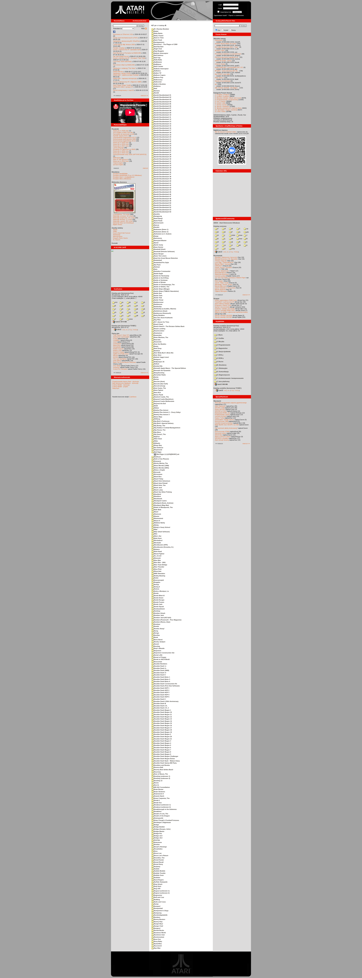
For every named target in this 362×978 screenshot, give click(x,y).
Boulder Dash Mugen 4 (162, 743)
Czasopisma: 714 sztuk (121, 214)
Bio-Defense (158, 447)
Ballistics (157, 71)
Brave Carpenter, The (162, 798)
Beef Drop (157, 348)
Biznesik (157, 472)
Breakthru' (158, 811)
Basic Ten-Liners (160, 256)
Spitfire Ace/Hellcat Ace (121, 354)
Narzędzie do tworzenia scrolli (123, 134)
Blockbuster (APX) (161, 545)
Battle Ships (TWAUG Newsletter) (166, 291)
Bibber (156, 408)
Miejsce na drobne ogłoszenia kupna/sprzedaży (231, 312)
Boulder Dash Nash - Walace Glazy (167, 761)
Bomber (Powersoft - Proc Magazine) (167, 620)
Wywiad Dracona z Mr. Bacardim (226, 259)
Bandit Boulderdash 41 (162, 183)
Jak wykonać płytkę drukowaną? (226, 428)
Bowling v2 (158, 780)
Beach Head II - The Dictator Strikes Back (169, 326)
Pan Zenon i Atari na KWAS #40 (124, 65)
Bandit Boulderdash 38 (162, 176)
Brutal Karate (159, 860)
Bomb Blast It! (159, 595)
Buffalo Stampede (160, 882)
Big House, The (159, 430)
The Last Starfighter (120, 359)
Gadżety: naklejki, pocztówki (225, 309)
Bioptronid (158, 450)
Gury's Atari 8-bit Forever (121, 233)
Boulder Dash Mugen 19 (163, 732)
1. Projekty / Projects (222, 94)
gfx (247, 232)
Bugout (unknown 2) (162, 893)
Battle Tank (158, 295)
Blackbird (157, 494)
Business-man (159, 935)
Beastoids (157, 342)
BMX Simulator (159, 573)
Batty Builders (159, 315)
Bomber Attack (159, 613)
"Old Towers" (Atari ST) (121, 335)
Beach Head (158, 324)
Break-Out (158, 803)
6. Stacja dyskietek (223, 351)
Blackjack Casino (160, 501)
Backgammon (159, 42)
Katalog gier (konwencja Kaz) (123, 293)
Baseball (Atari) (159, 249)
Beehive (157, 351)
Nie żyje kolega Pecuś (120, 56)
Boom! (156, 644)
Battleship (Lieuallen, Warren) (165, 309)
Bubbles (157, 877)
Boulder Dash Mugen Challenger (166, 756)
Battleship (158, 306)
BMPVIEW (116, 158)
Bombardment (159, 609)
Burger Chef (158, 926)
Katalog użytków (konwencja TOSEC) (228, 388)
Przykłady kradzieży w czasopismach (228, 54)
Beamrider (158, 335)
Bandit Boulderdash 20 (162, 137)
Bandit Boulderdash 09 (162, 113)
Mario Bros (117, 345)
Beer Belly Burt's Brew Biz (164, 353)
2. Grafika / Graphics (222, 96)
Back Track (158, 40)
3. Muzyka (220, 341)
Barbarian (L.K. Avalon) (162, 234)
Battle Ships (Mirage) (162, 289)
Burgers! (157, 928)
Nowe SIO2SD (220, 409)
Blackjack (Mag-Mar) (161, 505)
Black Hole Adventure (162, 481)
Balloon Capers (159, 75)
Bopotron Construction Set (164, 653)
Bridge (156, 825)
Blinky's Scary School (162, 527)
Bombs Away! (159, 628)
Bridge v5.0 (158, 838)
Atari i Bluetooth (220, 406)
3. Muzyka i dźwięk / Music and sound (228, 98)
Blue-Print (157, 569)
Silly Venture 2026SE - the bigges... (227, 88)
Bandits (157, 214)
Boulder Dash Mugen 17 (163, 728)
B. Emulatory (221, 365)
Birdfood (157, 457)
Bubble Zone (159, 875)
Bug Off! (157, 888)
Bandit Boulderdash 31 (162, 161)
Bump (156, 904)
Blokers (157, 549)
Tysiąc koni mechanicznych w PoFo (125, 38)
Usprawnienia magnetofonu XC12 (124, 137)
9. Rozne (219, 361)
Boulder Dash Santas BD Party (165, 763)
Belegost (157, 359)
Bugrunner (158, 895)
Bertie (156, 377)
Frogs (115, 338)
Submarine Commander (121, 337)
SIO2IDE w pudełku (221, 438)
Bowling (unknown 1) (162, 776)
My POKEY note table (222, 74)
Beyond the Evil (160, 403)
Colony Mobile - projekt (120, 386)
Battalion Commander (162, 271)
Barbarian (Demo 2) (161, 232)
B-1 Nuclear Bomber (161, 29)
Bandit (156, 93)
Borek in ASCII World (162, 659)
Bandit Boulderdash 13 (162, 121)
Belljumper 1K (159, 362)
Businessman (159, 937)
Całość (118, 329)
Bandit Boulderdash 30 (162, 159)
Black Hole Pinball (160, 483)
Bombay (157, 611)
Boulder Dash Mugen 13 (163, 719)
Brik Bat (157, 840)
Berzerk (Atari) (159, 381)
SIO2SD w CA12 (220, 411)
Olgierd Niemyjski (221, 291)
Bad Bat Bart (158, 46)
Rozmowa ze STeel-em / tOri (123, 34)
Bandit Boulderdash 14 (162, 124)
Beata (156, 346)
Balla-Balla (158, 60)
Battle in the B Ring (161, 278)
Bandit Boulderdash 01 (162, 95)
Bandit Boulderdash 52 (162, 207)
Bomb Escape (159, 600)
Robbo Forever (118, 349)
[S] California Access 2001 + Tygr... (227, 47)
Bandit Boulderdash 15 (162, 126)
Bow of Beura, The (161, 774)
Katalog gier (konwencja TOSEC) (124, 326)
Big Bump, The (159, 425)
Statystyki (115, 388)
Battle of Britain (160, 282)
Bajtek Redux (117, 224)
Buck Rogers (159, 880)
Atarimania (116, 235)
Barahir (156, 227)
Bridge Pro (158, 833)
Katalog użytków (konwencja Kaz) (226, 326)
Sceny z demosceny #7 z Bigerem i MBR (127, 82)
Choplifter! (116, 340)
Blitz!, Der (157, 536)
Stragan (216, 298)
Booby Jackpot (159, 642)
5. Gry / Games (220, 101)
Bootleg (157, 646)
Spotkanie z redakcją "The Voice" (124, 68)
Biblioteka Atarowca (119, 182)
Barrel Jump (158, 245)
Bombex (157, 624)
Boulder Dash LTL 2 (161, 708)
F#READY (218, 266)
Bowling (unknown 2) (162, 778)
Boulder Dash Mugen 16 (163, 725)
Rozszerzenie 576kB (222, 431)
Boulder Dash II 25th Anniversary (166, 701)
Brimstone (158, 842)
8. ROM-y (220, 358)
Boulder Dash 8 (159, 675)
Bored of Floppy (160, 657)
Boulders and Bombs (162, 765)
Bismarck (157, 461)
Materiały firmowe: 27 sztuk (122, 219)
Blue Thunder (159, 567)
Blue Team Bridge (160, 565)
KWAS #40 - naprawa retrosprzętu (125, 78)
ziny (233, 249)
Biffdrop (157, 419)
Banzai (156, 225)
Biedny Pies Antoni (161, 410)
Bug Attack (158, 884)
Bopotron (157, 650)
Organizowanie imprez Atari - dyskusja (125, 381)
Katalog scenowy (220, 226)
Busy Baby (158, 941)
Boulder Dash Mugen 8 (162, 752)
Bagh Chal (158, 49)
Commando (117, 343)
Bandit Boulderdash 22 (162, 141)
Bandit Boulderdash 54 (162, 212)
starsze (145, 168)
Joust (115, 342)
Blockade (157, 543)
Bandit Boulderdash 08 (162, 110)
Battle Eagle (158, 273)
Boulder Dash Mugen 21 (163, 739)
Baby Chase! (158, 35)
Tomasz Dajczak (221, 261)
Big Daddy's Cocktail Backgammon (167, 428)
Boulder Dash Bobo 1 (162, 677)
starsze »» (144, 95)
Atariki (115, 229)
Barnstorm (158, 238)
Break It (157, 800)
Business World (160, 932)
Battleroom (158, 304)
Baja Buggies (159, 51)
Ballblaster (158, 62)
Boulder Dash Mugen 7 (162, 750)
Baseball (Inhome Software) (164, 251)
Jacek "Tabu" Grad (221, 283)
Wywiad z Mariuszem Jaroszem (226, 257)
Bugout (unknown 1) (162, 891)
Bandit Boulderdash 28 (162, 154)
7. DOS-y (219, 355)
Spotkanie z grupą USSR (121, 73)
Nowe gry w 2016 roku (121, 151)
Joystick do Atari (220, 416)
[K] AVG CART (220, 50)
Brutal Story (158, 864)
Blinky (156, 525)
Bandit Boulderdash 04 (162, 102)
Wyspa (115, 355)
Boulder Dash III (160, 703)
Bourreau (157, 772)
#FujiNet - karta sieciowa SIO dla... (227, 71)
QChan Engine (118, 164)
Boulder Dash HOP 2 (161, 690)
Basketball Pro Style (161, 262)
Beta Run (157, 392)
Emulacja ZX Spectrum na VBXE (124, 149)
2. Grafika (220, 338)
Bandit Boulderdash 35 (162, 170)
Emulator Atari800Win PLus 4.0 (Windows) (127, 175)
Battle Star (158, 293)
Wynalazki (217, 401)
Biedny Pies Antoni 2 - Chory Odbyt (167, 412)
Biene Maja (158, 417)
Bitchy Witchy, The (161, 463)
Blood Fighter (159, 554)
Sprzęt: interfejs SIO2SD (223, 317)
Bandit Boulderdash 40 (162, 181)
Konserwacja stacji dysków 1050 (124, 139)
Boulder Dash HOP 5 (161, 697)
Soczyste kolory (220, 433)
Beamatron (158, 333)
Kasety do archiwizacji (222, 81)
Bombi (156, 626)
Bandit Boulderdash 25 (162, 148)
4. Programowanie (223, 345)
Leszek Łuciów (220, 276)
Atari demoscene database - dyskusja (125, 383)
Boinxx (156, 589)
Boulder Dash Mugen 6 (162, 747)
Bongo (156, 633)
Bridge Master (159, 831)
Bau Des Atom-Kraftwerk (163, 317)
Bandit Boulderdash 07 (162, 108)
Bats (155, 269)
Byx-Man (157, 948)
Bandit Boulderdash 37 (162, 174)
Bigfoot (157, 436)
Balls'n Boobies (160, 84)
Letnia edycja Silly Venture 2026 (124, 44)
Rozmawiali (218, 255)
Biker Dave (158, 439)
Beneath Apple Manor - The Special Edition (170, 368)
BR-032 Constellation (162, 787)
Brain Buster (158, 789)
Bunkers (157, 917)
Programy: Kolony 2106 (223, 305)
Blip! (156, 529)
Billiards (157, 443)
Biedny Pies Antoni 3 (162, 414)
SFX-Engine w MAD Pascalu (123, 132)
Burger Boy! (158, 924)
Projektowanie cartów (222, 414)
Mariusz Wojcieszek (222, 271)
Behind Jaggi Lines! (161, 357)
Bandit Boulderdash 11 (162, 117)
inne (131, 319)
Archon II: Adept (118, 352)
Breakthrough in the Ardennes (165, 809)
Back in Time (159, 38)
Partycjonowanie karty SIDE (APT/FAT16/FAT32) (129, 154)
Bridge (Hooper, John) (162, 829)
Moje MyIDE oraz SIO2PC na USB (227, 425)
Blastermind (158, 518)
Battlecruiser (158, 302)
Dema (233, 30)
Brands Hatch (159, 796)
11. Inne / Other (220, 111)
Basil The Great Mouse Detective (124, 362)
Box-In (156, 785)
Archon (115, 357)
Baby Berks (158, 33)
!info (233, 235)
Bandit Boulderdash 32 (162, 163)
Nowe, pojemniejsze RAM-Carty (226, 300)
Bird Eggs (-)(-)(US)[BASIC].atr (167, 454)
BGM (156, 406)
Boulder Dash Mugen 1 (162, 710)
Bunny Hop (158, 921)
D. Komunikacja (222, 371)
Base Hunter (158, 247)
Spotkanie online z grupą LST (123, 87)
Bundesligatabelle (160, 915)
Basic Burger (159, 254)
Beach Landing (159, 328)
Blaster (156, 516)
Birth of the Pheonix (161, 459)
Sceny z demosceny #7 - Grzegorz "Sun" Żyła (129, 58)
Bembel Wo (158, 366)
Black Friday (158, 479)
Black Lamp (158, 490)
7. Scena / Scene (221, 105)
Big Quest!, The (160, 434)
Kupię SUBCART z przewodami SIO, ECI (229, 67)
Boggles (157, 582)
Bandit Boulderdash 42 (162, 185)
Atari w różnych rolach (222, 436)
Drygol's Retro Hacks (120, 238)
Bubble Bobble (159, 871)
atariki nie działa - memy (223, 60)
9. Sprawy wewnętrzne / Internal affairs (228, 108)
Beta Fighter (158, 390)
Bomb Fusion (159, 602)
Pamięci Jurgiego (119, 48)
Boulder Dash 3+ (160, 673)
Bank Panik (158, 221)
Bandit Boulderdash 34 (162, 168)
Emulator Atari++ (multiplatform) (123, 177)
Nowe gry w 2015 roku (121, 153)
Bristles (157, 844)
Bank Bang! (158, 218)
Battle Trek (158, 298)
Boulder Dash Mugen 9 (162, 754)
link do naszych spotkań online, (225, 132)
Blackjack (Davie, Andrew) (163, 503)
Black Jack (158, 487)
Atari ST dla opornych (120, 159)
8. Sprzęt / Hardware (222, 106)
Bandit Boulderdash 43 (162, 187)
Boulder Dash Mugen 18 (163, 730)
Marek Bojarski (220, 289)
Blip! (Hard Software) (162, 532)
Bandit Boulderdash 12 (162, 119)
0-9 (116, 302)
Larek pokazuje (118, 147)
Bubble (156, 869)
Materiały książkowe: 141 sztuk (124, 218)
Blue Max (157, 560)
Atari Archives (117, 236)
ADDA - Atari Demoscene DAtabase (227, 223)
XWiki (115, 231)
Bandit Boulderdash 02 (162, 97)
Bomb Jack (158, 604)
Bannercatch (158, 223)
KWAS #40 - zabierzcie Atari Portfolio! (126, 75)
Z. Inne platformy (223, 381)
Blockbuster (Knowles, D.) (164, 547)
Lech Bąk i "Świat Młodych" (224, 262)
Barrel (156, 243)
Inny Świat (116, 366)
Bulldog (157, 899)
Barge (156, 236)
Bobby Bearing (159, 576)
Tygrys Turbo (219, 418)
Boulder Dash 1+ (160, 666)
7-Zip (130, 329)
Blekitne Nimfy (159, 523)
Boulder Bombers (160, 664)
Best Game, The (160, 388)
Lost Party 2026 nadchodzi (122, 61)
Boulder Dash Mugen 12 (163, 717)
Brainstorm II (159, 794)
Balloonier (158, 82)
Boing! (156, 584)
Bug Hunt (157, 886)
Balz (155, 88)
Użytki (226, 30)
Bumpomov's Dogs (161, 910)
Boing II (157, 587)
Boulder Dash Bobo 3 (162, 679)
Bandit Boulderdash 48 (162, 198)
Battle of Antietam (161, 280)
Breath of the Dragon (162, 816)
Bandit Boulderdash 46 (162, 194)
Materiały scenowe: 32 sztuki (123, 216)
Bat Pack (157, 265)
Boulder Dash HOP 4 (161, 695)
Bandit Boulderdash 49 (162, 201)
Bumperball (158, 908)
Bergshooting (159, 373)
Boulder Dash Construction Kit (165, 684)
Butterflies (158, 944)
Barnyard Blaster (160, 240)
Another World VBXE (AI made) (225, 44)
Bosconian (158, 662)
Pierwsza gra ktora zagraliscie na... (227, 57)
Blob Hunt (158, 538)
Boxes (156, 783)
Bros (156, 851)
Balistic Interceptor (161, 53)
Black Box (157, 476)
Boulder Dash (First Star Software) (167, 686)
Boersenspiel (159, 580)
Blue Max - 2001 (160, 562)
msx (240, 238)
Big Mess (157, 432)
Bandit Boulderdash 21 (162, 139)
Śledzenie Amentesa (222, 274)
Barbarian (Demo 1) (161, 229)
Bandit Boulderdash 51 (162, 205)
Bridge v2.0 (158, 836)
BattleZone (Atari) (160, 311)
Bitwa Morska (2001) (161, 468)
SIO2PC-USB (219, 408)
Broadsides (158, 849)
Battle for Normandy (161, 276)
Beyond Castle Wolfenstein (164, 401)
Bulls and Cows (160, 902)
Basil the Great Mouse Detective (166, 258)
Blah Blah (157, 509)
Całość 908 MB (222, 384)
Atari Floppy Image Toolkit (122, 85)
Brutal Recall (158, 862)
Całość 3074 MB (121, 322)
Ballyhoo (157, 86)
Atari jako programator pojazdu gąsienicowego (231, 403)
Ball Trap (157, 57)
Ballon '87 (157, 73)
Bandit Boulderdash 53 (162, 210)
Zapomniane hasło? (220, 15)
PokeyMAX (219, 40)
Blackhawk (158, 498)
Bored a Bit (158, 655)
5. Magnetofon (222, 348)
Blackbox (157, 496)
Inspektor (116, 367)
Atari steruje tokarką (222, 440)
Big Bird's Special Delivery (164, 423)
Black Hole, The (160, 485)
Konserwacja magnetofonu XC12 (124, 141)
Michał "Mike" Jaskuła (222, 264)
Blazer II (157, 520)
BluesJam (157, 571)
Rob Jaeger (219, 281)
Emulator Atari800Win (120, 173)
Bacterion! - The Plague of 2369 (165, 44)
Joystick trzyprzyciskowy (224, 423)
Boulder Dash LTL (160, 706)
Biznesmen (158, 474)
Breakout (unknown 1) (162, 805)
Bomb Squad (159, 606)
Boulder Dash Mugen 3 (162, 741)
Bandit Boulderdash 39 (162, 179)
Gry (219, 30)
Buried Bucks (159, 930)
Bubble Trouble (159, 873)
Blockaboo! (158, 540)
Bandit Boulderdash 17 (162, 130)
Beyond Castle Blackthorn (164, 399)
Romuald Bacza (220, 272)
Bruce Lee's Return (161, 855)
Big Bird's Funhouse (161, 421)
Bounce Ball (158, 767)
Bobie (156, 578)
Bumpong (157, 913)
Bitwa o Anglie (159, 470)
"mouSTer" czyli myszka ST (224, 302)
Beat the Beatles (160, 344)
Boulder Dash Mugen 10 (163, 712)
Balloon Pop (158, 77)
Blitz (155, 534)
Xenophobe (117, 347)
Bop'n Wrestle (159, 648)
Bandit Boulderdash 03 (162, 99)
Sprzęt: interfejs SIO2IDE (223, 315)
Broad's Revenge (160, 847)
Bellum (156, 364)
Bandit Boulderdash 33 (162, 165)
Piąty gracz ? (219, 77)
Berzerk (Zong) (159, 386)
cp (247, 228)
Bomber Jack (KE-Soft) (162, 617)
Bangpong (158, 216)
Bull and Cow (159, 897)
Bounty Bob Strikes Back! (163, 769)
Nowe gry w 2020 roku (121, 142)
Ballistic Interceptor (161, 69)
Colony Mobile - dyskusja (121, 385)
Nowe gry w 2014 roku (121, 161)
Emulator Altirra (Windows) (122, 179)
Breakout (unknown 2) (162, 807)
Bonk (156, 637)
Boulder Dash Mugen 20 (163, 736)
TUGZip (135, 329)
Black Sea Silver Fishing (163, 492)
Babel (156, 31)
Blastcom (157, 514)
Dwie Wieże (117, 360)
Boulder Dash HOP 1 (161, 688)
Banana (157, 91)
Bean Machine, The (161, 337)
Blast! (156, 512)
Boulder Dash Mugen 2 (162, 734)
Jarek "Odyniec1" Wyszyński (225, 288)
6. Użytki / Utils (220, 103)
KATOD (217, 269)
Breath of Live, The (161, 814)
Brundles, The (159, 858)
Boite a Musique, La (161, 591)
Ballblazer (157, 64)
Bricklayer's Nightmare (162, 822)
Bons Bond (158, 639)
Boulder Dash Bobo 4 (162, 681)
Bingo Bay (158, 445)
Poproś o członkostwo (236, 15)
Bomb (156, 593)
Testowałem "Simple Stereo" (224, 419)
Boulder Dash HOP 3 (161, 692)
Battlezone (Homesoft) (162, 313)
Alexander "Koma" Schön (223, 284)
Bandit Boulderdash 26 (162, 150)
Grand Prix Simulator (120, 369)
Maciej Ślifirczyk (220, 286)
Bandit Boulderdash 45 (162, 192)
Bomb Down (158, 598)
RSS (143, 28)
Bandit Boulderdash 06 (162, 106)
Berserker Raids (160, 375)
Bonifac (157, 635)
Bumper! (157, 906)
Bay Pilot (157, 320)
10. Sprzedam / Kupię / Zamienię (226, 110)
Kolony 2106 (117, 350)
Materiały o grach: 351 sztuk (123, 221)
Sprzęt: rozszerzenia (222, 307)
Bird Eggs (157, 452)
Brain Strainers (159, 791)
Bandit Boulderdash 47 (162, 196)
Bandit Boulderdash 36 (162, 172)
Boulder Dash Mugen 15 (163, 723)
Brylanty (157, 866)
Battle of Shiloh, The (161, 287)
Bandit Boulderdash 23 (162, 143)
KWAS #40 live (118, 71)
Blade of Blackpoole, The (163, 507)
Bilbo (156, 441)
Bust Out (157, 939)
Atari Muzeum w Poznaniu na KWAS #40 (127, 53)
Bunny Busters (159, 919)
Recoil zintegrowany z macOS (123, 90)
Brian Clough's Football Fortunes (166, 820)
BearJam (157, 340)
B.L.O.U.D (157, 556)
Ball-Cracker (158, 66)
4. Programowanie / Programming (226, 99)
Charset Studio (220, 64)
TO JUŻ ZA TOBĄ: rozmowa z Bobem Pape (230, 277)
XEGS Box (218, 435)
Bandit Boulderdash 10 (162, 115)
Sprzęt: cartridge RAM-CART (225, 310)
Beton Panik (158, 395)
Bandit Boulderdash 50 (162, 203)
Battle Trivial (158, 300)
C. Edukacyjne (221, 368)
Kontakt (115, 243)
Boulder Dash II (159, 699)
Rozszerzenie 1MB (221, 421)
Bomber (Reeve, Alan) (162, 622)
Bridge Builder (159, 827)
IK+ (216, 84)
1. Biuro (219, 335)
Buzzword (158, 946)
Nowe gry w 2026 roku (121, 131)
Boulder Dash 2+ (160, 668)
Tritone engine (118, 163)
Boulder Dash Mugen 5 (162, 745)
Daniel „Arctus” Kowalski (223, 267)
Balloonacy (158, 80)
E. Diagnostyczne (223, 375)
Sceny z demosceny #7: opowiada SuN (126, 49)
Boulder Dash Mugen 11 (163, 714)
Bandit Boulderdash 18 (162, 132)
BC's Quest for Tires (161, 322)
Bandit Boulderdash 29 (162, 157)
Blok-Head (158, 551)
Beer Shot (157, 355)
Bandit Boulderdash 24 (162, 146)
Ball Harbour (158, 55)
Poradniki (115, 129)
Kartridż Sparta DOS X (121, 136)
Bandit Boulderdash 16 (162, 128)
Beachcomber (159, 331)
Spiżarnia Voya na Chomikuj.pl (123, 223)
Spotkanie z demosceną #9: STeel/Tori (126, 41)
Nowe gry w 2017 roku (121, 146)
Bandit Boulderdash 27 (162, 152)
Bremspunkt (158, 818)
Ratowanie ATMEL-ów (222, 413)
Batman (157, 267)
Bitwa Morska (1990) (161, 465)
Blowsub (157, 558)
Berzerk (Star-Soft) (161, 384)
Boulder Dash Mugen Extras (164, 758)
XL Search (116, 240)
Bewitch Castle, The (161, 397)
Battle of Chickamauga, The (164, 284)
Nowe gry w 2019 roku (121, 144)
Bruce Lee (157, 853)
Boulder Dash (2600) (161, 670)
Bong (156, 631)
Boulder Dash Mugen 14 (163, 721)
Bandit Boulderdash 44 (162, 190)
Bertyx (156, 379)
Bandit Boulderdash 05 (162, 104)
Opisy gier (115, 333)
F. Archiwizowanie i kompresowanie (230, 378)
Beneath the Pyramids (162, 370)
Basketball (158, 260)
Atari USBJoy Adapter (222, 303)
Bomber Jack (159, 615)
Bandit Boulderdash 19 (162, 135)
